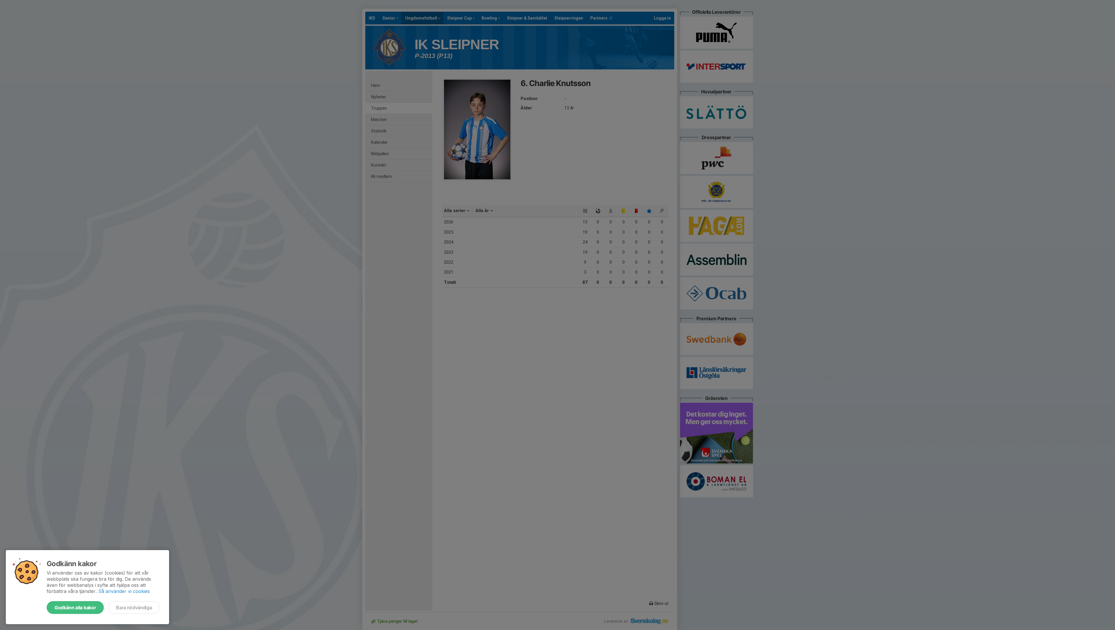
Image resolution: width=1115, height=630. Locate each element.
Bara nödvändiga (134, 607)
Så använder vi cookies (124, 591)
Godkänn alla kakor (75, 607)
